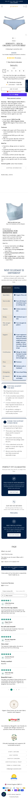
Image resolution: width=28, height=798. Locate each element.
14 (15, 71)
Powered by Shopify (14, 796)
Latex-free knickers (16, 163)
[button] (11, 58)
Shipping (11, 54)
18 (23, 71)
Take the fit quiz (14, 492)
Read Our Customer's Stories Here (14, 568)
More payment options (14, 98)
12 (11, 71)
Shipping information (14, 168)
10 (8, 71)
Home (13, 41)
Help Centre (13, 755)
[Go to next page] (19, 690)
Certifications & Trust (14, 762)
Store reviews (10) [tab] (20, 591)
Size (14, 68)
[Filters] (2, 595)
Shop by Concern (14, 758)
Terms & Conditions (14, 765)
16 (19, 71)
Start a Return (13, 751)
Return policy (14, 512)
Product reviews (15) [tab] (8, 591)
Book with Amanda (14, 535)
